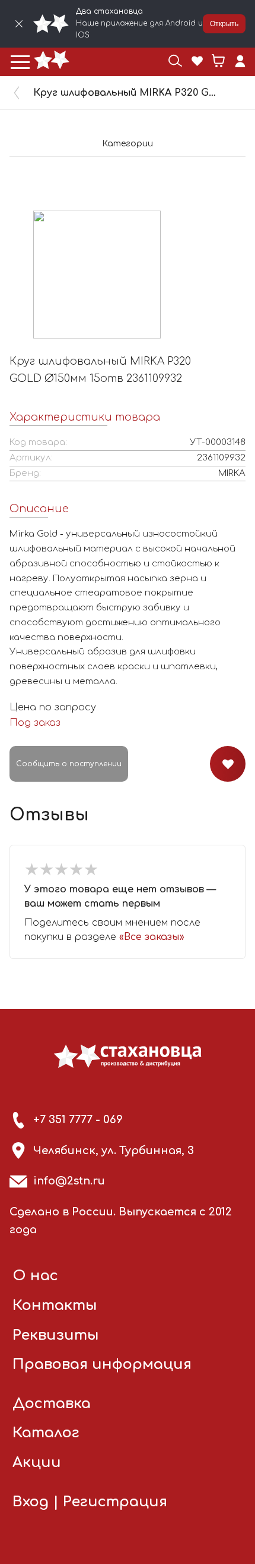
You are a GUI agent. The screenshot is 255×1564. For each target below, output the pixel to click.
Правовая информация (102, 1364)
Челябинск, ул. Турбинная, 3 (113, 1150)
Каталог (45, 1433)
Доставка (51, 1404)
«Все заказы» (151, 937)
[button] (20, 62)
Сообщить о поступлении (69, 764)
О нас (35, 1276)
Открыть (224, 24)
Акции (36, 1463)
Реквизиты (55, 1335)
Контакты (54, 1305)
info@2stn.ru (69, 1181)
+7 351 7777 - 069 (78, 1120)
